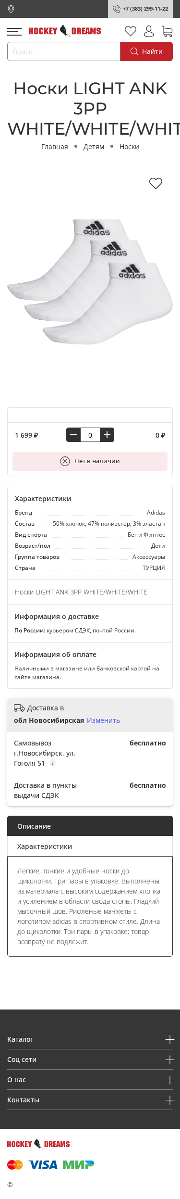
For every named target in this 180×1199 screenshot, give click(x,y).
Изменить (103, 720)
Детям (94, 146)
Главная (54, 146)
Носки (129, 146)
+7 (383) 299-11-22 (145, 8)
